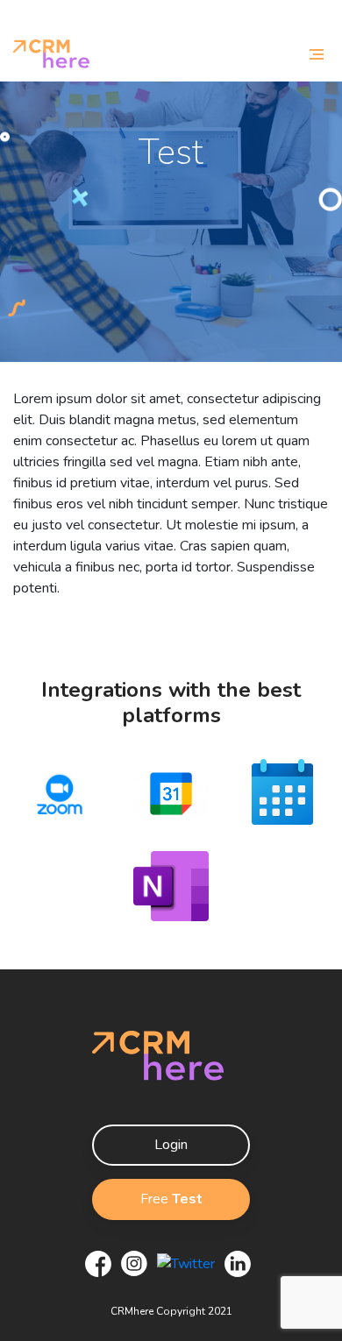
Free (171, 1199)
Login (171, 1144)
